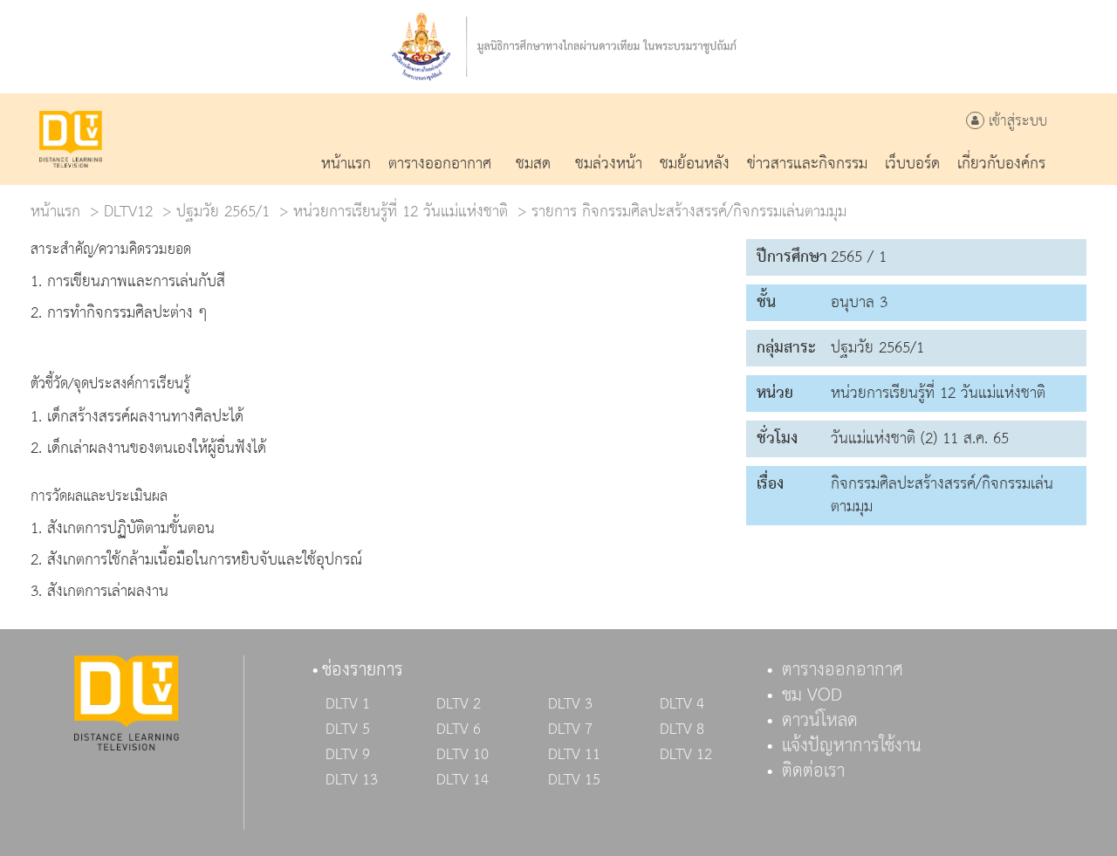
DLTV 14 (462, 780)
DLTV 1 (348, 704)
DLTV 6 (458, 729)
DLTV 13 (352, 780)
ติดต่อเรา (813, 771)
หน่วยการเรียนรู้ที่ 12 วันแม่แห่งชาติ (400, 211)
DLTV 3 (570, 704)
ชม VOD (812, 695)
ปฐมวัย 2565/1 (223, 211)
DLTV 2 (458, 704)
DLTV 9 (348, 755)
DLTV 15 (574, 780)
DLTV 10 (462, 755)
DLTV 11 (574, 755)
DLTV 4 (682, 704)
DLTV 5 (348, 729)
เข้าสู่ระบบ (1015, 121)
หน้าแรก (55, 211)
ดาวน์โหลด (820, 720)
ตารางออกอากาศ (842, 670)
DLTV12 (128, 211)
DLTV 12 (686, 755)
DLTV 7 (570, 729)
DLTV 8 (682, 729)
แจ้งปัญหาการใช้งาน (852, 746)
